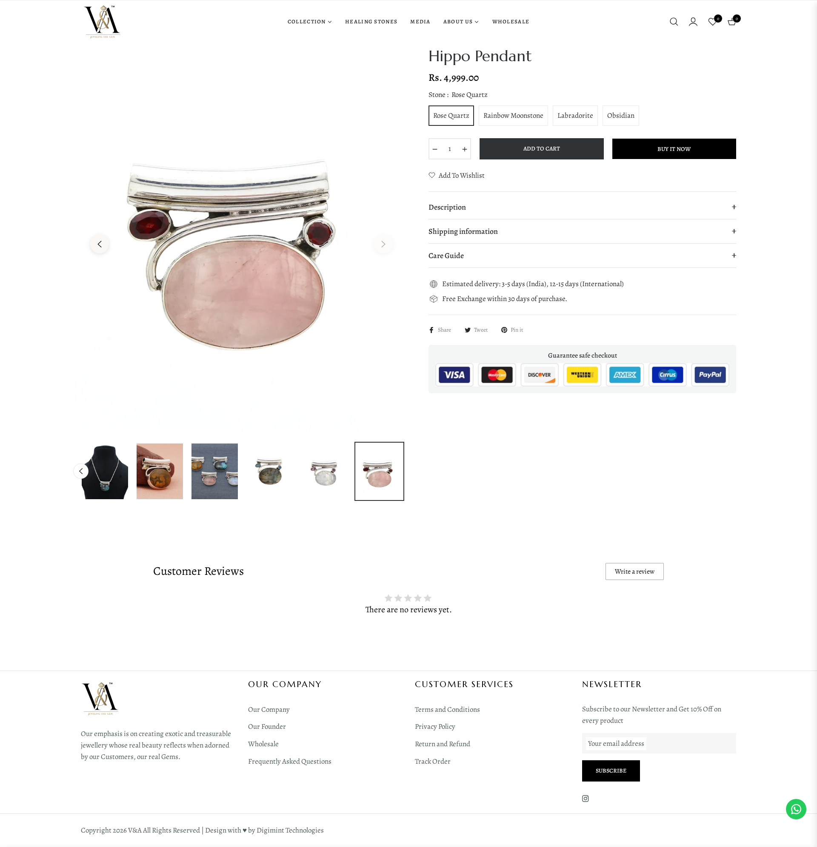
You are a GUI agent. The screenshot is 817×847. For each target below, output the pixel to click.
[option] (241, 239)
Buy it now (674, 149)
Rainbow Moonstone (513, 115)
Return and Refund (442, 744)
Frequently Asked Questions (289, 761)
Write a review (634, 571)
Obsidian (620, 115)
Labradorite (575, 115)
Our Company (269, 709)
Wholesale (263, 744)
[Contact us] (796, 809)
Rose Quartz (451, 115)
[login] (693, 22)
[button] (674, 21)
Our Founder (267, 726)
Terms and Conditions (447, 709)
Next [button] (383, 244)
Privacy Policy (435, 726)
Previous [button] (99, 244)
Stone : (458, 94)
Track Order (433, 761)
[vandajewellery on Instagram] (585, 798)
